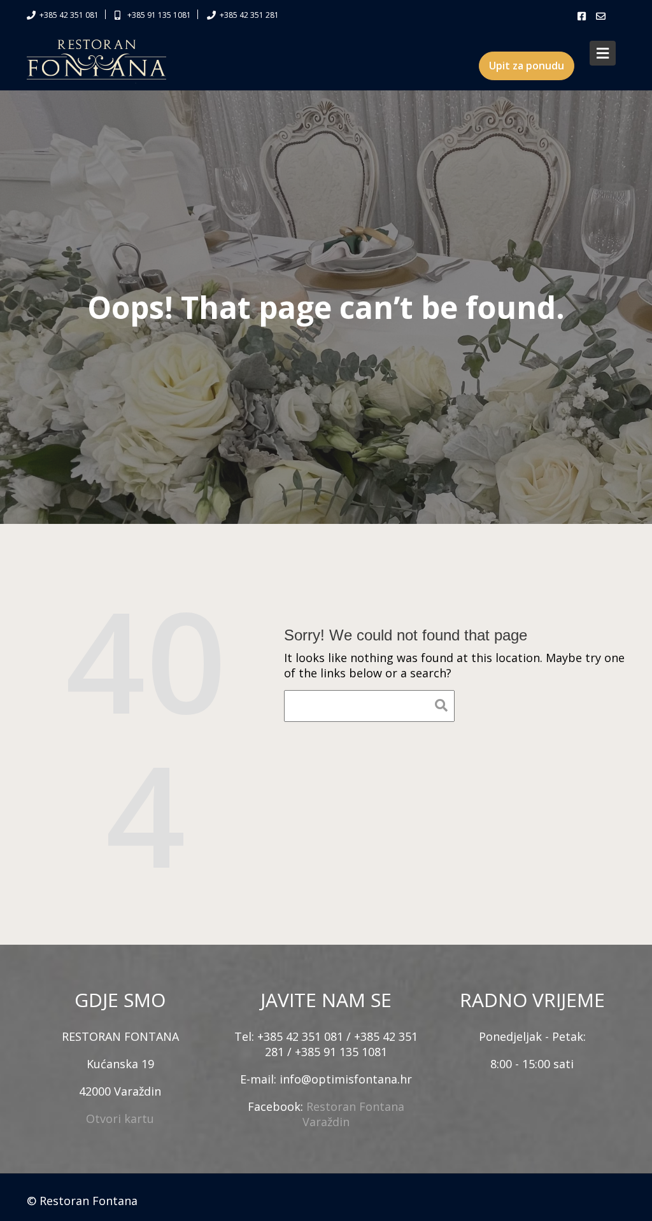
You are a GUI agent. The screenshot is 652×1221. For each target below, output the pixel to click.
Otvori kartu (120, 1118)
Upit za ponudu (526, 66)
